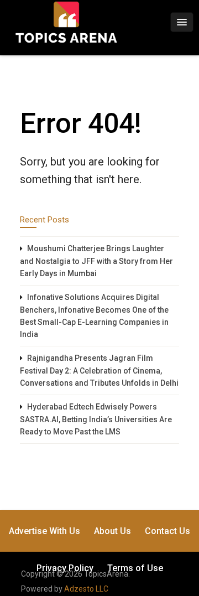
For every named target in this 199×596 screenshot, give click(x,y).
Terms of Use (135, 568)
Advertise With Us (44, 531)
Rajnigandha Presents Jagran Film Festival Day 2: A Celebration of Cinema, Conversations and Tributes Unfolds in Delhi (99, 370)
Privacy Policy (64, 568)
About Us (112, 531)
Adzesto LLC (86, 588)
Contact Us (167, 531)
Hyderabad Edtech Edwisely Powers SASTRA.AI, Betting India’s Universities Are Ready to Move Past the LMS (96, 419)
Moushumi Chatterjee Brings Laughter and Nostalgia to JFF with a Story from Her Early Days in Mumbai (96, 261)
